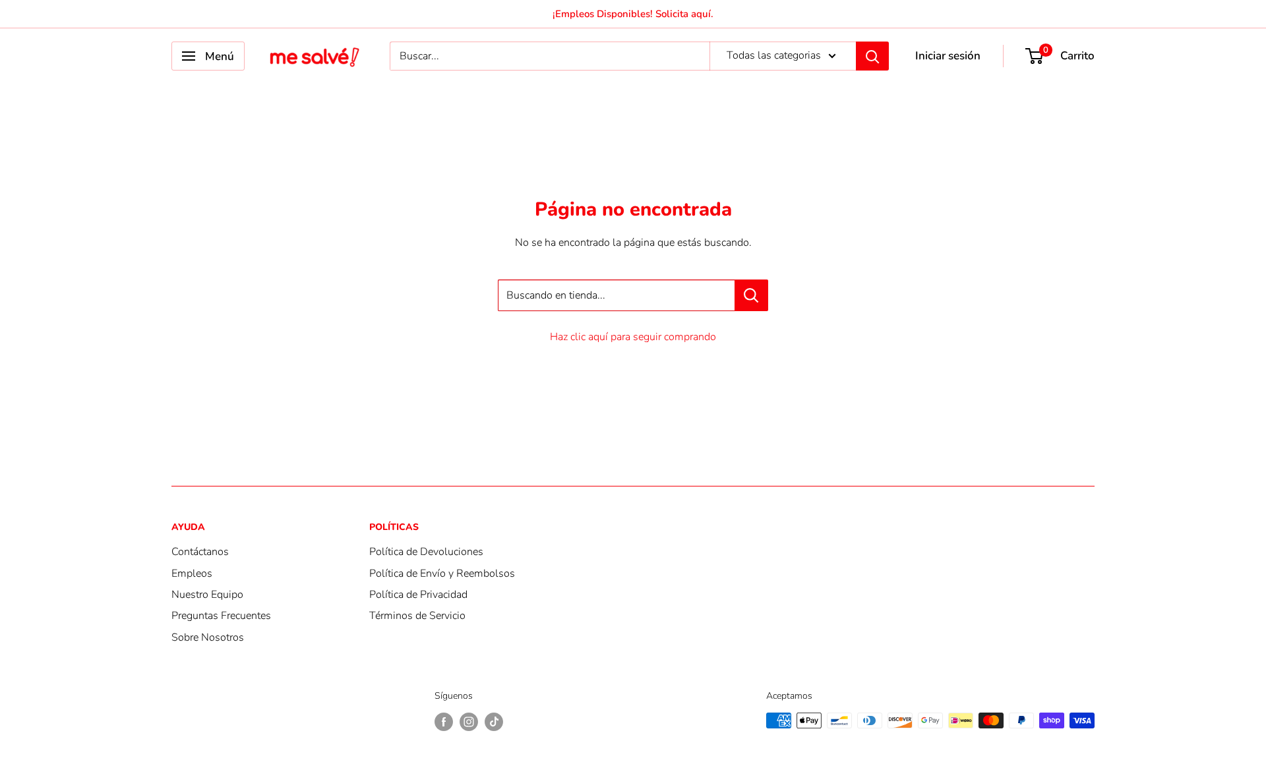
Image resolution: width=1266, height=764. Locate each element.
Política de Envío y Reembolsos (442, 573)
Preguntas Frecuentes (221, 615)
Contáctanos (200, 551)
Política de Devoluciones (426, 551)
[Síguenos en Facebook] (444, 722)
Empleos (191, 573)
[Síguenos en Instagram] (469, 722)
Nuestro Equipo (207, 594)
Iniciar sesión (947, 55)
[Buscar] (872, 56)
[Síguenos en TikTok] (494, 722)
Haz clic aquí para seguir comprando (633, 337)
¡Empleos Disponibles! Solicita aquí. (633, 13)
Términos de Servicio (417, 615)
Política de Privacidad (418, 594)
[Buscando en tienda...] (751, 295)
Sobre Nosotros (207, 637)
